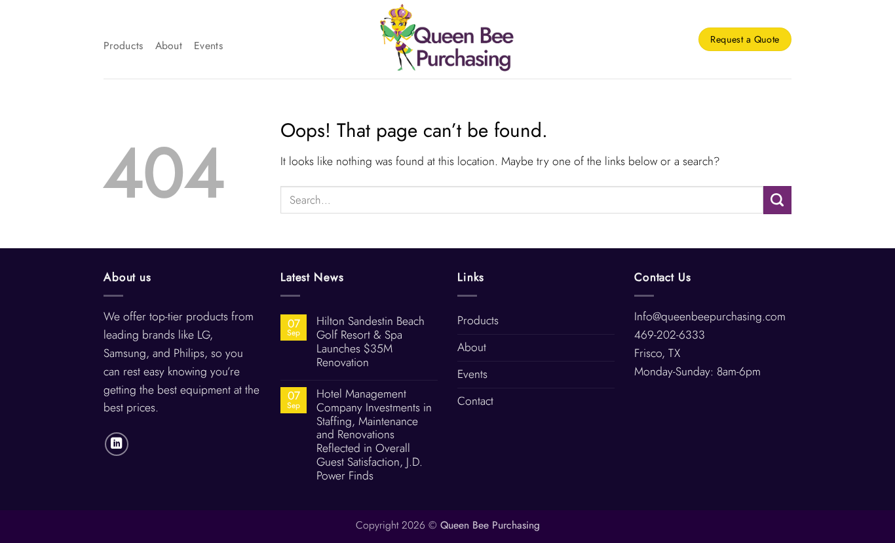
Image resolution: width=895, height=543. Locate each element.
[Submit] (777, 200)
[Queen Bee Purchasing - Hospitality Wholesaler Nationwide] (448, 39)
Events (208, 45)
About (169, 45)
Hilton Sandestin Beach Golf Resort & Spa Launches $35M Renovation (370, 341)
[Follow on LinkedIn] (116, 444)
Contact (475, 400)
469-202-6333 (669, 334)
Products (123, 45)
